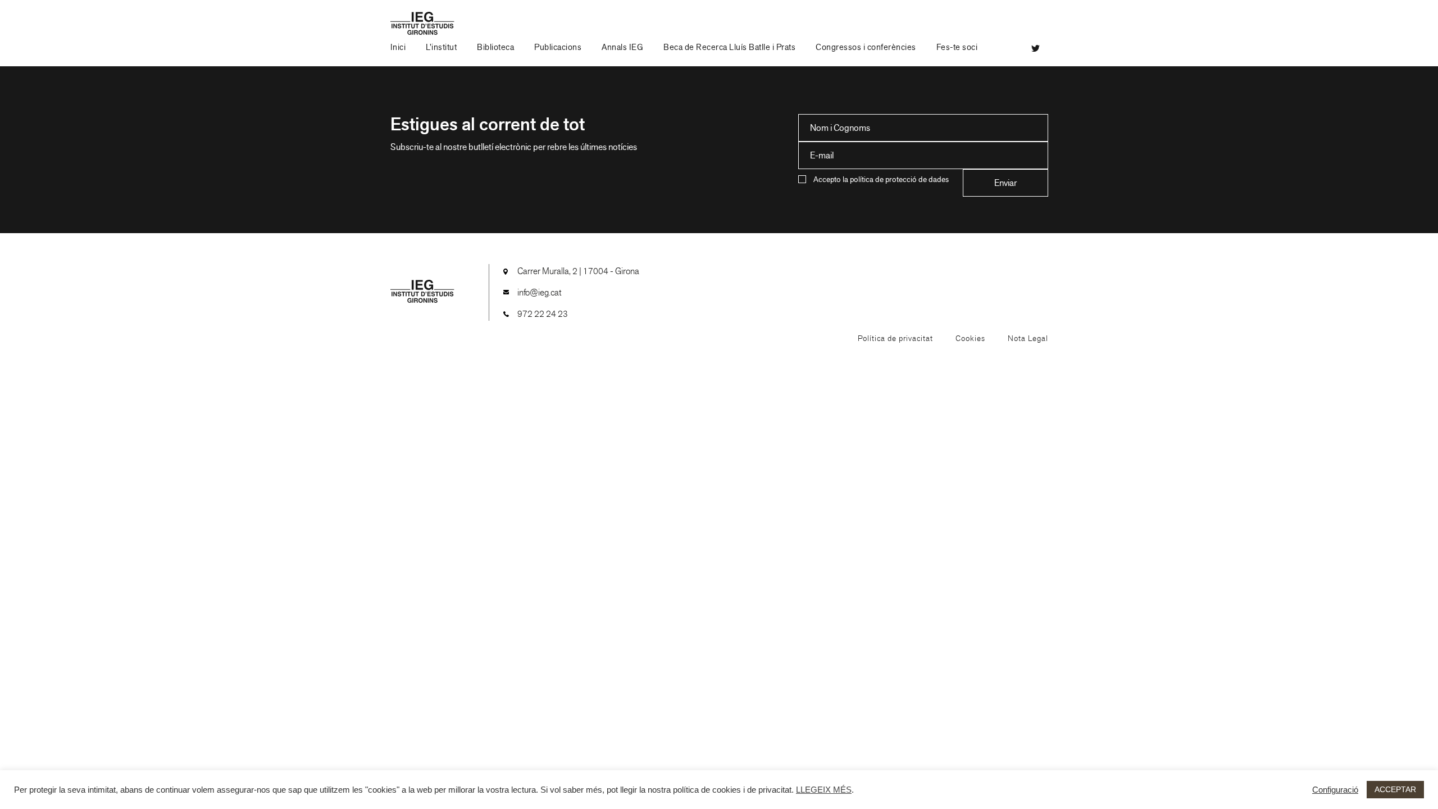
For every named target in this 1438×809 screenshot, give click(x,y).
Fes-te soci (957, 47)
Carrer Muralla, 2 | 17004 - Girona (578, 271)
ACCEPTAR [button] (1395, 789)
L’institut (441, 47)
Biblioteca (495, 47)
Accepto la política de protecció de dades (881, 179)
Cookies (970, 338)
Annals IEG (622, 47)
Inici (398, 47)
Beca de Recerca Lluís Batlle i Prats (729, 47)
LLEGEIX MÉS (824, 789)
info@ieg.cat (539, 292)
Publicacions (557, 47)
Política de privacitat (895, 338)
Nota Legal (1028, 338)
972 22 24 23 (542, 314)
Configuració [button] (1335, 789)
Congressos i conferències (866, 47)
